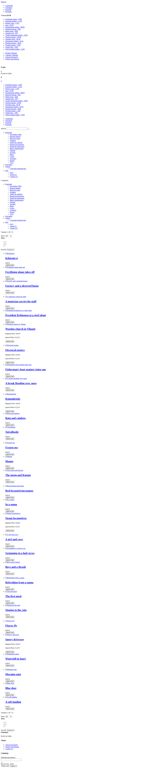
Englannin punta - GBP (13, 85)
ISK (13, 29)
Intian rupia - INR (11, 97)
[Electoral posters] (12, 345)
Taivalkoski (11, 431)
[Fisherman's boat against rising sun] (18, 365)
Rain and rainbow (15, 418)
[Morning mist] (11, 669)
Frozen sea (11, 447)
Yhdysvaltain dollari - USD (15, 115)
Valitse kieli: (5, 766)
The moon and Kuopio (18, 475)
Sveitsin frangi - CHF (12, 111)
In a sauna (11, 504)
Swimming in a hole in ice (20, 553)
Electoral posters (15, 350)
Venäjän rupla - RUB (12, 105)
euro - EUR (9, 91)
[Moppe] (8, 456)
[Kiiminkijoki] (10, 394)
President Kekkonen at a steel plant (25, 315)
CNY (12, 23)
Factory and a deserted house (22, 285)
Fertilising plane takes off (19, 272)
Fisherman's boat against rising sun (25, 369)
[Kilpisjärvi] (9, 253)
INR (11, 31)
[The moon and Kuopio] (14, 470)
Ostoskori (8, 8)
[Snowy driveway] (12, 635)
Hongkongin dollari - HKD (15, 93)
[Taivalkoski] (10, 427)
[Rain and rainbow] (12, 413)
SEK (13, 43)
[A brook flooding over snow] (16, 378)
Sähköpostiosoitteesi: (8, 758)
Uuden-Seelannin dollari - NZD (16, 101)
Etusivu (3, 2)
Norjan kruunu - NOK (13, 103)
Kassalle (8, 10)
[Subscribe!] (2, 762)
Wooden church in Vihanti (20, 328)
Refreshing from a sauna (19, 582)
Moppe (9, 461)
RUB (12, 39)
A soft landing (13, 701)
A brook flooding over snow (21, 383)
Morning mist (13, 674)
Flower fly (11, 625)
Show (3, 236)
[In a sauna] (9, 500)
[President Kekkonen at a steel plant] (18, 310)
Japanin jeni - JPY (11, 99)
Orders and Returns (12, 59)
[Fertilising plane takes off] (15, 267)
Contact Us (9, 749)
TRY (11, 47)
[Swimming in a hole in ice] (15, 548)
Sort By (3, 250)
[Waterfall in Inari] (12, 654)
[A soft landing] (11, 697)
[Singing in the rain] (12, 605)
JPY (11, 33)
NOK (13, 37)
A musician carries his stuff (20, 301)
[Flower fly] (9, 621)
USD (15, 49)
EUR (9, 25)
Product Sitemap (11, 53)
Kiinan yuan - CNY (12, 89)
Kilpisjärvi (11, 258)
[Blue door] (9, 683)
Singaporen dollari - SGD (14, 107)
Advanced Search (11, 57)
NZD (16, 35)
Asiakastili (9, 6)
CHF (12, 45)
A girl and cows (14, 539)
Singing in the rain (15, 610)
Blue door (11, 688)
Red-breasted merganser (19, 490)
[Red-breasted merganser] (14, 486)
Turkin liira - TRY (11, 113)
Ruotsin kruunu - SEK (13, 109)
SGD (14, 41)
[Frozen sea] (10, 443)
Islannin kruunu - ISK (13, 95)
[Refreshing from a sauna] (14, 578)
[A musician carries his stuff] (15, 297)
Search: (3, 128)
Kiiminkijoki (12, 398)
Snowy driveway (14, 639)
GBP (13, 19)
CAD (13, 21)
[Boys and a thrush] (12, 562)
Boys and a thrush (15, 566)
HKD (15, 27)
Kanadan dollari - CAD (13, 87)
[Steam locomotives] (12, 513)
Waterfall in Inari (15, 658)
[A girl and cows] (11, 535)
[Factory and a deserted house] (16, 281)
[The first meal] (11, 591)
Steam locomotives (16, 518)
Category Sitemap (11, 55)
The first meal (13, 596)
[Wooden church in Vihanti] (15, 324)
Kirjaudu (8, 12)
